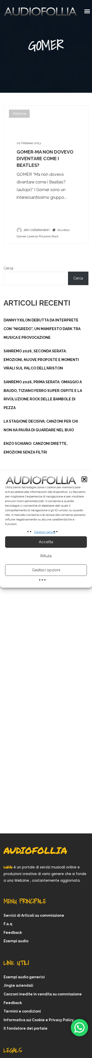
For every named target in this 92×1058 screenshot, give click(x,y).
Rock (55, 236)
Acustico (63, 230)
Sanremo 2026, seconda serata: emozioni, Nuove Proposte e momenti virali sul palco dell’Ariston (41, 359)
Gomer (21, 236)
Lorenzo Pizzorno (39, 236)
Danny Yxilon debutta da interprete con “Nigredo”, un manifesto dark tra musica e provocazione (42, 328)
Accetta (46, 542)
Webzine (19, 113)
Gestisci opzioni (46, 570)
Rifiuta (46, 556)
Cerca (8, 268)
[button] (84, 479)
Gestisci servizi (44, 532)
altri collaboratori (37, 230)
